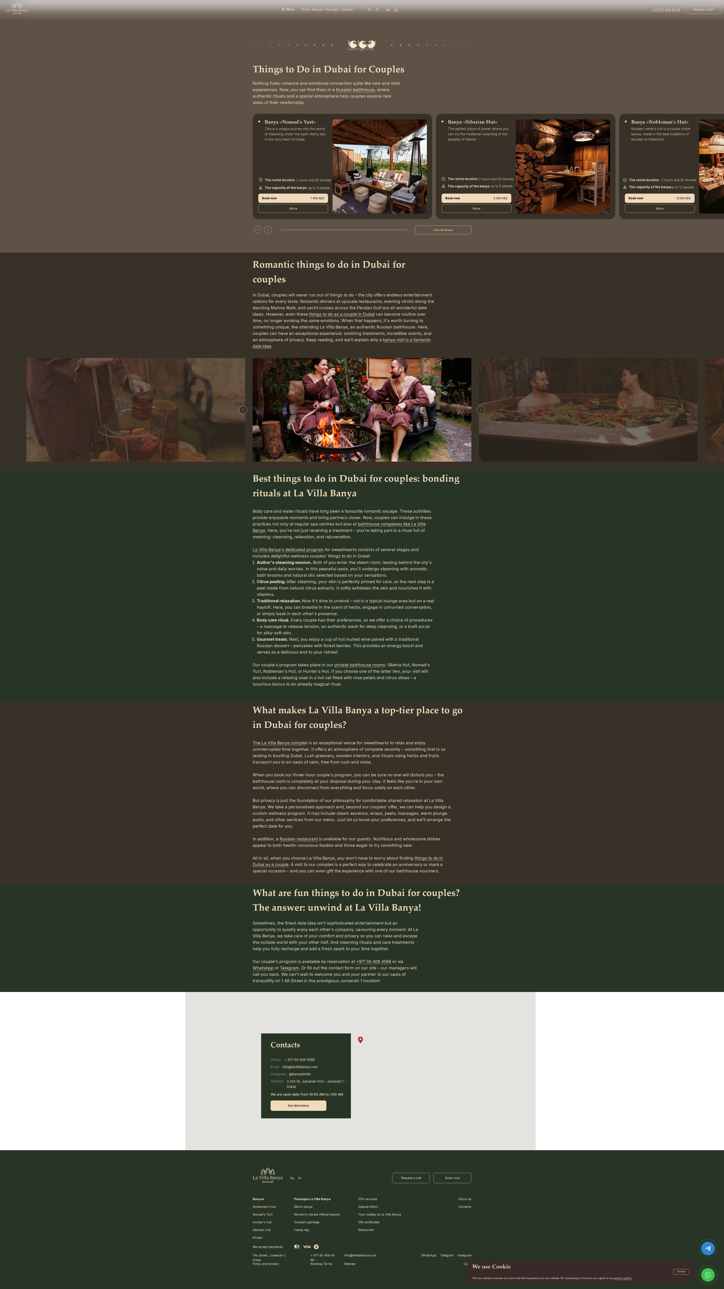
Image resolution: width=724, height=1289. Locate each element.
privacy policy (622, 1278)
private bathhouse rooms (359, 664)
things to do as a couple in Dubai (342, 314)
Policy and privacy (266, 1264)
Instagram (464, 1255)
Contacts (465, 1207)
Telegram (447, 1255)
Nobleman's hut (264, 1207)
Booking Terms (321, 1264)
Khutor (258, 1237)
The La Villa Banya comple (279, 742)
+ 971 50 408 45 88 (665, 10)
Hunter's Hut (262, 1222)
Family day (301, 1230)
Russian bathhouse (355, 89)
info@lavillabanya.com (360, 1255)
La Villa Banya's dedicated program (288, 549)
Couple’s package (306, 1222)
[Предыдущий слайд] (243, 410)
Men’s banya (303, 1207)
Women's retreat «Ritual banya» (317, 1214)
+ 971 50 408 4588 (300, 1060)
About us (464, 1199)
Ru (370, 9)
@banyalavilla (300, 1074)
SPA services (367, 1199)
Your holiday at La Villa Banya (379, 1214)
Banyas (258, 1199)
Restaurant (366, 1230)
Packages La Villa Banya (312, 1199)
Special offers (368, 1207)
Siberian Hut (262, 1230)
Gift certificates (368, 1222)
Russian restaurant (299, 838)
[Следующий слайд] (481, 410)
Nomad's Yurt (262, 1214)
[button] (703, 9)
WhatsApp (428, 1255)
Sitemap (349, 1264)
